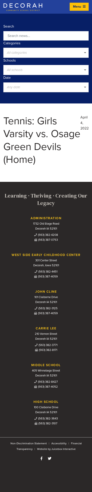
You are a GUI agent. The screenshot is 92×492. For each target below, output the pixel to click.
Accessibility (59, 443)
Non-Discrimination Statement (28, 443)
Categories (11, 43)
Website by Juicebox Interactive (56, 449)
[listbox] (46, 53)
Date (7, 77)
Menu (77, 7)
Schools (9, 60)
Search (8, 26)
